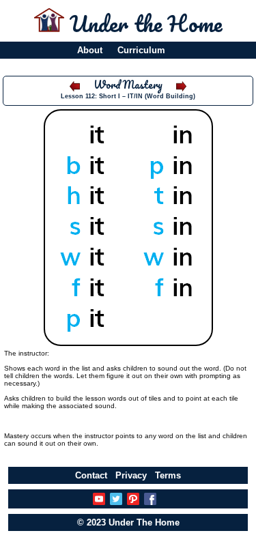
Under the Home (146, 23)
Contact (91, 475)
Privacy (131, 475)
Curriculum (141, 50)
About (89, 50)
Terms (168, 475)
